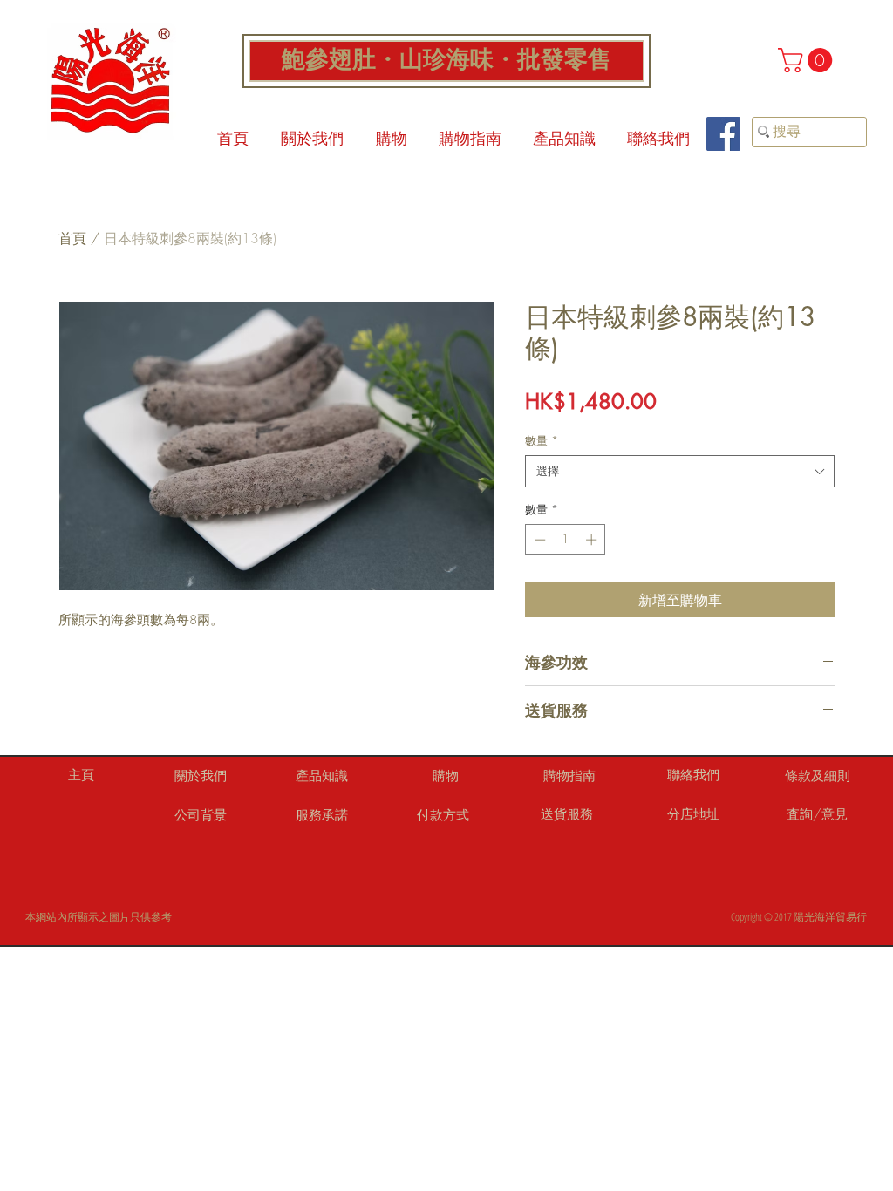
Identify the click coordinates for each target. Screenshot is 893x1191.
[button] (808, 60)
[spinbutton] (566, 540)
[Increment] (593, 540)
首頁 (72, 238)
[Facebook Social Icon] (723, 134)
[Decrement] (538, 540)
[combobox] (680, 471)
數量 (541, 440)
